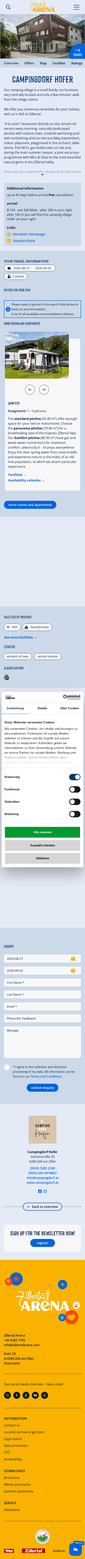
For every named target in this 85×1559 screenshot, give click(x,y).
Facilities (59, 63)
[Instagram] (7, 1395)
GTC (7, 1452)
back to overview (45, 1206)
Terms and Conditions (46, 1076)
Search (8, 7)
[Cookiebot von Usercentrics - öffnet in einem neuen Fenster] (63, 697)
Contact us (12, 1425)
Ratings (76, 63)
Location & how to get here (24, 1432)
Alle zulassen (42, 832)
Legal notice (13, 1439)
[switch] (74, 789)
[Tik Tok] (26, 1395)
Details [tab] (42, 708)
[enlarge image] (42, 36)
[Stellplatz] (37, 355)
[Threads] (44, 1395)
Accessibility (13, 1459)
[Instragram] (45, 1191)
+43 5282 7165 (14, 1340)
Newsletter (12, 1510)
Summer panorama (18, 1491)
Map (43, 63)
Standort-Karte (24, 241)
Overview (11, 63)
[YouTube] (35, 1395)
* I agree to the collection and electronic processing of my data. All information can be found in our (44, 1071)
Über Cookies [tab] (69, 708)
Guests (18, 276)
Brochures (12, 1477)
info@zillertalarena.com (22, 1345)
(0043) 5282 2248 (42, 1168)
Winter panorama (17, 1484)
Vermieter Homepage (29, 234)
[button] (42, 173)
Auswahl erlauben (42, 845)
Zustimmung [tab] (15, 708)
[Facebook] (16, 1395)
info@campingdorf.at (43, 1178)
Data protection (16, 1445)
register (42, 1243)
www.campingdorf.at (42, 1182)
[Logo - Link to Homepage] (42, 7)
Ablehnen (42, 858)
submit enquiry (42, 1088)
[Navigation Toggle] (76, 7)
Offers (29, 63)
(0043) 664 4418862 (42, 1173)
